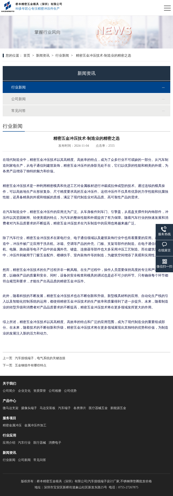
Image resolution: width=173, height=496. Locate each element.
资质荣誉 (39, 390)
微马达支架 (10, 408)
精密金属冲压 (12, 425)
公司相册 (55, 390)
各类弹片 (79, 408)
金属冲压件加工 (35, 425)
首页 (26, 55)
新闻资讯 (43, 55)
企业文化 (24, 390)
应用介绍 (9, 442)
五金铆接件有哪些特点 (30, 365)
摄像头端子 (29, 408)
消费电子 (55, 442)
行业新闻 (62, 55)
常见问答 (18, 111)
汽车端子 (64, 408)
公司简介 (9, 390)
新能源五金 (118, 408)
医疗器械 (39, 442)
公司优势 (70, 390)
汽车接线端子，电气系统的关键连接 (40, 358)
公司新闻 (18, 99)
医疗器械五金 (98, 408)
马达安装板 (47, 408)
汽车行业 (24, 442)
